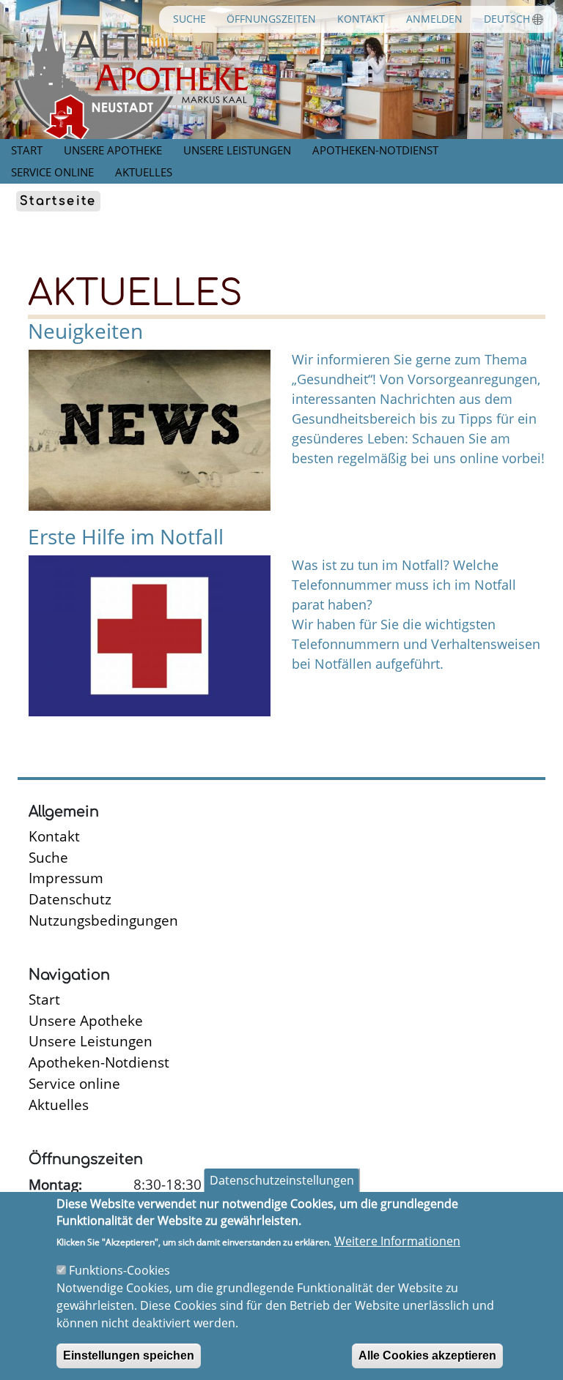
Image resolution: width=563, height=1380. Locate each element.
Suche (189, 19)
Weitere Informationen (397, 1241)
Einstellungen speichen (128, 1355)
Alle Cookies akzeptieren (427, 1355)
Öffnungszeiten (271, 19)
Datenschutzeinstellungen (282, 1180)
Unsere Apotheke (113, 150)
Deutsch (507, 19)
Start (27, 150)
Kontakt (361, 19)
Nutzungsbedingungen (103, 920)
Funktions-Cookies (119, 1270)
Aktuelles (143, 172)
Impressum (66, 878)
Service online (52, 172)
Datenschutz (70, 899)
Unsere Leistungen (237, 150)
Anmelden (434, 19)
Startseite (58, 201)
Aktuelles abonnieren (23, 736)
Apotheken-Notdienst (375, 150)
